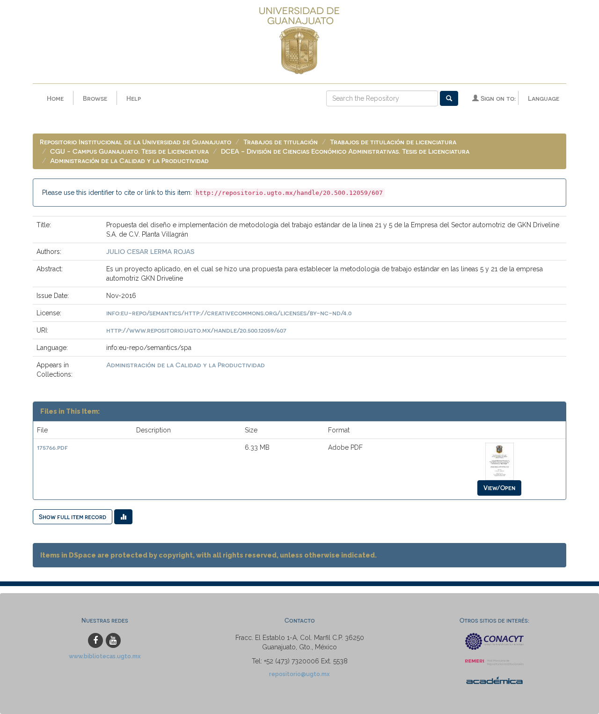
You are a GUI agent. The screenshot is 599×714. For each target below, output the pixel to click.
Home (55, 98)
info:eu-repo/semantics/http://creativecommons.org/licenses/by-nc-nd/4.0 (228, 313)
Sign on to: (497, 98)
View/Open (499, 487)
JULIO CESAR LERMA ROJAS (150, 251)
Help (133, 98)
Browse (95, 98)
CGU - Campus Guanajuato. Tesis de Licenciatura (129, 151)
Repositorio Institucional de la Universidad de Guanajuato (135, 142)
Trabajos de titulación (280, 142)
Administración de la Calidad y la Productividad (129, 160)
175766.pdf (52, 447)
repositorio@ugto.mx (299, 673)
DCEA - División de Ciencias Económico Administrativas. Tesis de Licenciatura (345, 151)
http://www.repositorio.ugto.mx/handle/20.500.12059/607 (196, 330)
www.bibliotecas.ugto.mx (105, 656)
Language (543, 98)
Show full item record (72, 516)
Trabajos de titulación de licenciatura (393, 142)
